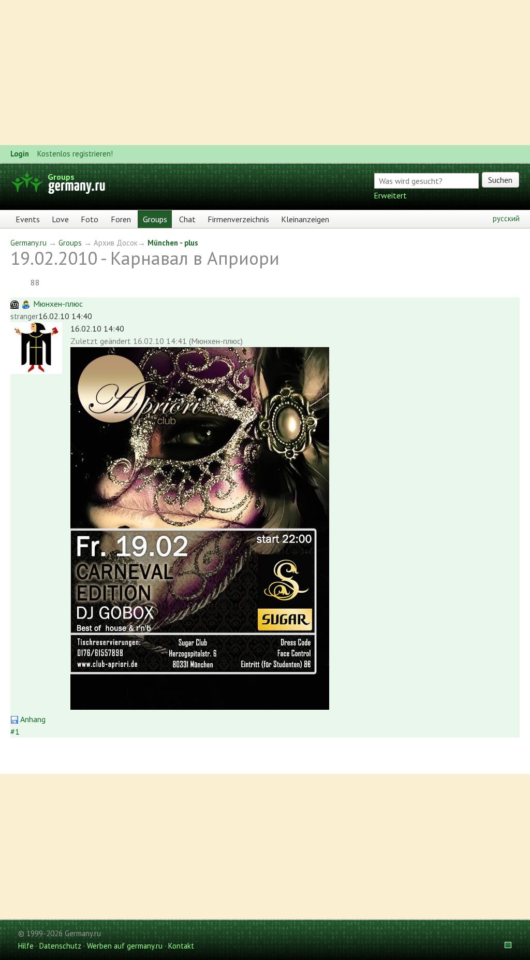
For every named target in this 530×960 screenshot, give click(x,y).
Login (19, 154)
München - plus (173, 243)
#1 (15, 731)
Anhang (32, 719)
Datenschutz (60, 946)
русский (506, 218)
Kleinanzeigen (305, 219)
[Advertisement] (265, 72)
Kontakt (181, 946)
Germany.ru (28, 243)
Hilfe (26, 946)
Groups (61, 176)
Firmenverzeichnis (238, 219)
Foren (121, 219)
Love (60, 219)
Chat (187, 219)
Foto (89, 219)
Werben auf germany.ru (125, 946)
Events (28, 219)
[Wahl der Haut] (504, 946)
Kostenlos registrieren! (75, 154)
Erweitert (390, 195)
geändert (115, 341)
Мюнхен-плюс (58, 303)
